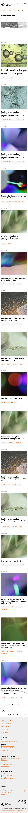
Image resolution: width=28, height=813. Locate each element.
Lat (20, 3)
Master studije (5, 402)
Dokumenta (6, 723)
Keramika (4, 749)
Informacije (9, 10)
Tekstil (3, 794)
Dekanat (3, 739)
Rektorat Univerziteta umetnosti (10, 758)
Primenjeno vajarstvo (7, 787)
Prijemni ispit (16, 10)
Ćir (17, 3)
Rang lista (8, 243)
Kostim (3, 789)
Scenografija (4, 750)
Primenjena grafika (6, 764)
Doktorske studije (6, 119)
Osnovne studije (10, 283)
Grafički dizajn (5, 766)
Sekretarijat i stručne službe (9, 741)
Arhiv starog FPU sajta (8, 810)
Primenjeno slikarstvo (7, 746)
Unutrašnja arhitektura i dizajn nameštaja (13, 790)
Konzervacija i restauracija (8, 747)
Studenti (4, 729)
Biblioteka (4, 760)
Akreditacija (6, 726)
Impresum (20, 810)
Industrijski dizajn (6, 792)
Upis (3, 77)
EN (22, 3)
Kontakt (4, 732)
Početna (3, 10)
